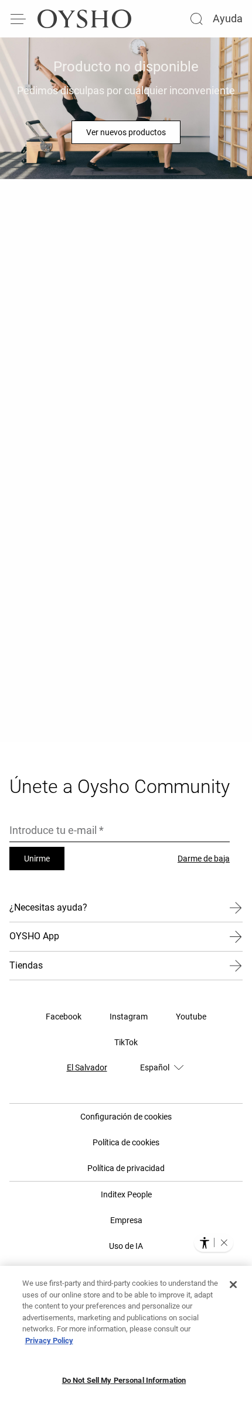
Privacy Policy (49, 1340)
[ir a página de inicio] (84, 18)
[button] (224, 1242)
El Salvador (87, 1067)
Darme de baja (204, 858)
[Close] (233, 1284)
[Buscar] (196, 19)
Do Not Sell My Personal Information (124, 1380)
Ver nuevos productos (126, 132)
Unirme (37, 858)
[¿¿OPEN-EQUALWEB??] (213, 1242)
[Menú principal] (18, 18)
